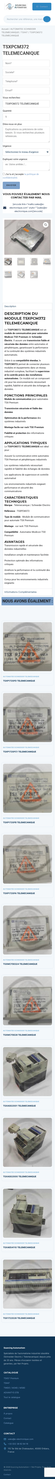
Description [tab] (10, 306)
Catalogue (8, 1423)
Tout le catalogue (12, 1397)
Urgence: (7, 146)
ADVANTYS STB (11, 1392)
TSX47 (24, 32)
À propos (8, 1413)
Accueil (5, 29)
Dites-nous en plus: (12, 124)
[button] (45, 224)
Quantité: (7, 110)
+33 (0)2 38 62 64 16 (18, 1444)
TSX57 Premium (11, 1378)
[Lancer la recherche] (47, 19)
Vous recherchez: (11, 97)
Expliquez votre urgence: (15, 159)
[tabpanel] (27, 449)
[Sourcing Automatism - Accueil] (16, 6)
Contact (44, 6)
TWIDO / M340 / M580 (14, 1388)
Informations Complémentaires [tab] (20, 592)
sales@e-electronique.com (20, 1439)
